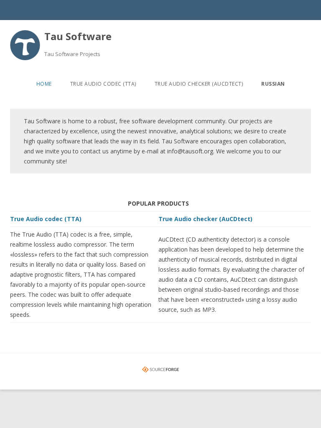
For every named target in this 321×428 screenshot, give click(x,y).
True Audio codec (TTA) (103, 83)
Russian (273, 83)
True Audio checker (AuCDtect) (199, 83)
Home (44, 83)
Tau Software (78, 36)
